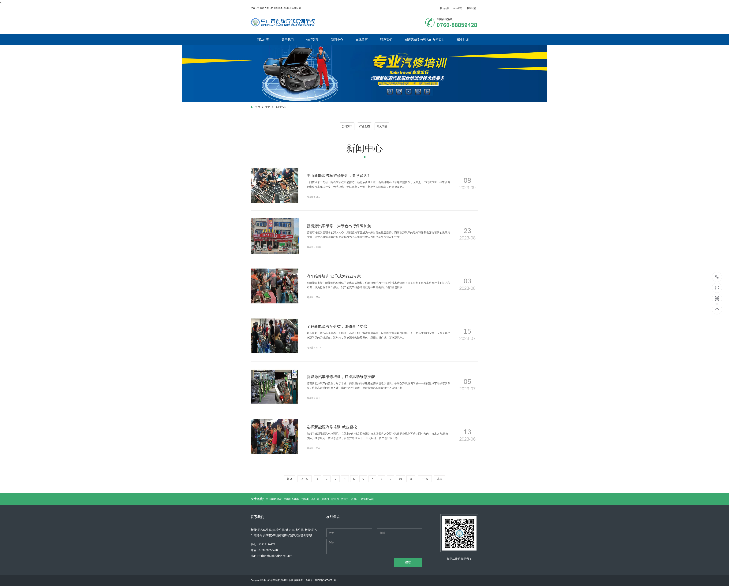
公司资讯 (347, 126)
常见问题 (382, 126)
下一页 (425, 478)
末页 (439, 478)
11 (410, 478)
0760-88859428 (717, 277)
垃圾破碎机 (367, 499)
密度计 (355, 499)
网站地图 (444, 8)
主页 (257, 107)
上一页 (304, 478)
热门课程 (312, 39)
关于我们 (288, 39)
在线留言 (362, 39)
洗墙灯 (305, 499)
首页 (289, 478)
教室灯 (335, 499)
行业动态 (364, 126)
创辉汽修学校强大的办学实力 (424, 39)
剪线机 (325, 499)
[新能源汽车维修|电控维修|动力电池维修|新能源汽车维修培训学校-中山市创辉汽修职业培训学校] (283, 22)
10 (400, 478)
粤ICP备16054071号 (325, 580)
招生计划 (463, 39)
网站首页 (263, 39)
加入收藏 (457, 8)
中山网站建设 (274, 499)
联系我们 (471, 8)
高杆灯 (315, 499)
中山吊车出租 (292, 499)
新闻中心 (337, 39)
